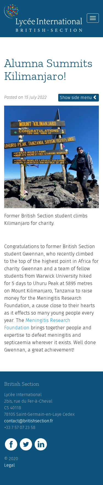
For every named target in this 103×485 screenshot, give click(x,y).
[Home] (43, 18)
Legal (9, 465)
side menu (76, 97)
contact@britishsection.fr (28, 421)
